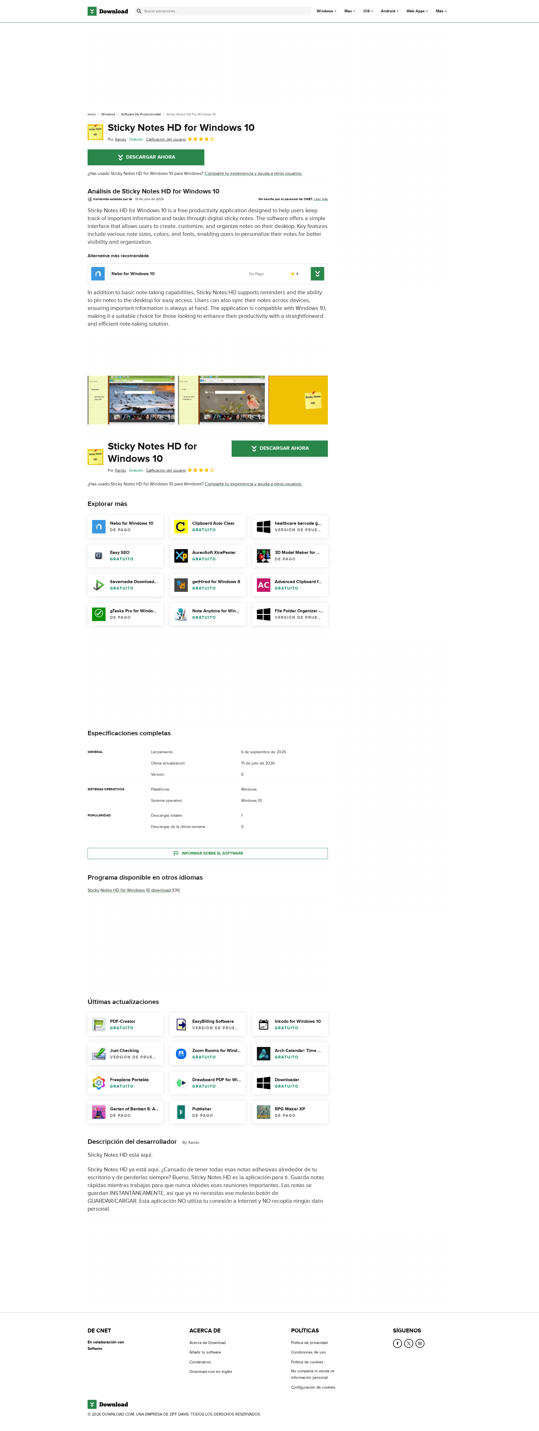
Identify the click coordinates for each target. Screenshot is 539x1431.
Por (117, 139)
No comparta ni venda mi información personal (312, 1374)
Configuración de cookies (313, 1387)
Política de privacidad (309, 1342)
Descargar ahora (150, 157)
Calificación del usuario (166, 139)
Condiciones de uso (308, 1352)
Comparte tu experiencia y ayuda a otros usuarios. (253, 173)
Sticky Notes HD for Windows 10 (181, 128)
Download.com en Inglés (210, 1371)
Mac (348, 11)
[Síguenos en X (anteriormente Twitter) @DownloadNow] (408, 1343)
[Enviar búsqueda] (139, 11)
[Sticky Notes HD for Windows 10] (95, 132)
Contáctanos (200, 1361)
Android (388, 11)
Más (440, 11)
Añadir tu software (205, 1352)
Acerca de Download (207, 1342)
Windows (325, 11)
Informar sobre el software (212, 853)
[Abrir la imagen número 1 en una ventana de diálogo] (221, 400)
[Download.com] (108, 11)
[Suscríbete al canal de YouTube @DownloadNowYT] (419, 1343)
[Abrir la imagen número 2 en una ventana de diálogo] (311, 400)
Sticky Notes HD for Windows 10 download (129, 890)
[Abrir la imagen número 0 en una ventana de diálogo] (131, 400)
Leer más (321, 199)
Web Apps (415, 11)
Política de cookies (307, 1361)
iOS (366, 11)
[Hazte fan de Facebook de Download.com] (397, 1343)
